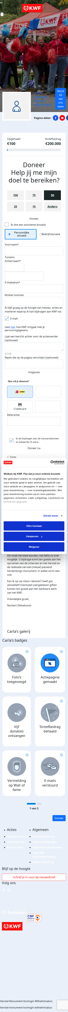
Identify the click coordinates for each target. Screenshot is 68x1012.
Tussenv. (10, 257)
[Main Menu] (1, 2)
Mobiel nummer (14, 295)
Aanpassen (32, 536)
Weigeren (34, 546)
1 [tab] (31, 804)
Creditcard (20, 409)
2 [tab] (39, 804)
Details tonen (50, 515)
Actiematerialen (17, 836)
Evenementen (15, 842)
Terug (13, 456)
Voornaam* (12, 244)
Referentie (13, 415)
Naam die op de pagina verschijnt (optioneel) (31, 357)
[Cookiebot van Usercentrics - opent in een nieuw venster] (50, 462)
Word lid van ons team (60, 98)
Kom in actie (15, 847)
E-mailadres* (12, 282)
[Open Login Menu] (2, 14)
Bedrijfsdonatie (51, 234)
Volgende (34, 372)
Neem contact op (43, 862)
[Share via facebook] (55, 118)
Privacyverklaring (43, 836)
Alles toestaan (34, 525)
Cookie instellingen (44, 842)
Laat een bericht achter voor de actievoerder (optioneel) (31, 338)
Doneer (59, 818)
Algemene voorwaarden (47, 847)
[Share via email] (62, 118)
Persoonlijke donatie (21, 234)
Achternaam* (13, 261)
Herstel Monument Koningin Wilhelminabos (43, 98)
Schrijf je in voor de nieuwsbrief (34, 877)
